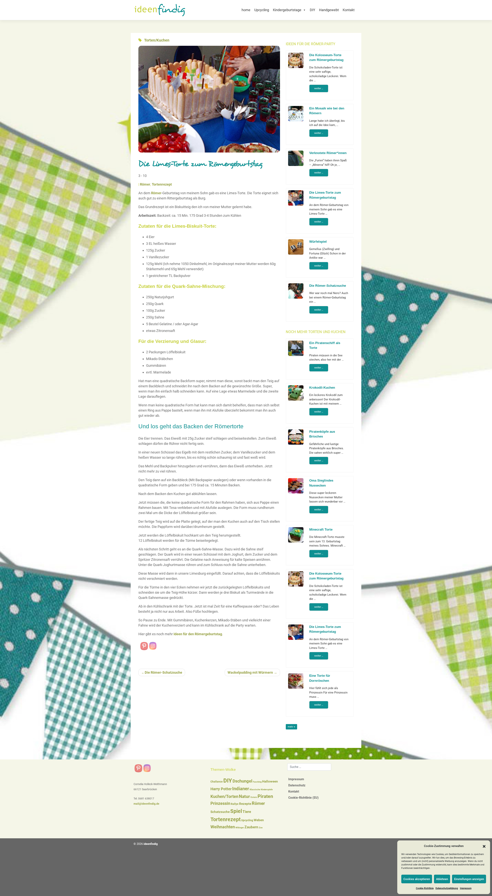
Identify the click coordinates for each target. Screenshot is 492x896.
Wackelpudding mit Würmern (250, 672)
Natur (244, 796)
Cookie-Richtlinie (425, 888)
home (246, 10)
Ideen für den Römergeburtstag (197, 634)
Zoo (261, 827)
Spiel (236, 811)
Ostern (253, 797)
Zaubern (251, 827)
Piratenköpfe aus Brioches (322, 434)
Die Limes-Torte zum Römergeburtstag (325, 195)
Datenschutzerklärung (446, 888)
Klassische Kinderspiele (261, 789)
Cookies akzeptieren (416, 879)
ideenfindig (151, 844)
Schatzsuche (220, 812)
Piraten (265, 796)
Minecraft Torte (320, 529)
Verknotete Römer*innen (328, 153)
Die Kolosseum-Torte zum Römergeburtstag (326, 57)
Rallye (235, 803)
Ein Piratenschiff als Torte (324, 345)
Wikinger (239, 827)
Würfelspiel (318, 241)
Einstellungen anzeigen (469, 879)
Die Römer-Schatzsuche (163, 672)
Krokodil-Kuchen (322, 387)
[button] (484, 846)
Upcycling (261, 10)
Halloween (270, 781)
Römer (145, 184)
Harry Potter (221, 789)
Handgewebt (329, 10)
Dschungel (242, 781)
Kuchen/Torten (224, 796)
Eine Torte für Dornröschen (319, 678)
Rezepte (245, 804)
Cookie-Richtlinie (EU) (303, 797)
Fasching (257, 782)
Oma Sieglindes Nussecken (321, 483)
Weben (259, 820)
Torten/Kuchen (156, 40)
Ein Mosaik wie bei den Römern (326, 111)
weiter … (318, 88)
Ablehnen (442, 879)
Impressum (465, 888)
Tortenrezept (162, 184)
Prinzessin (220, 803)
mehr (291, 726)
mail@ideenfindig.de (146, 803)
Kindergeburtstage (287, 10)
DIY (312, 10)
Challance (216, 781)
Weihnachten (222, 826)
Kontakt (349, 10)
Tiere (247, 812)
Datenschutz (296, 785)
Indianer (240, 788)
